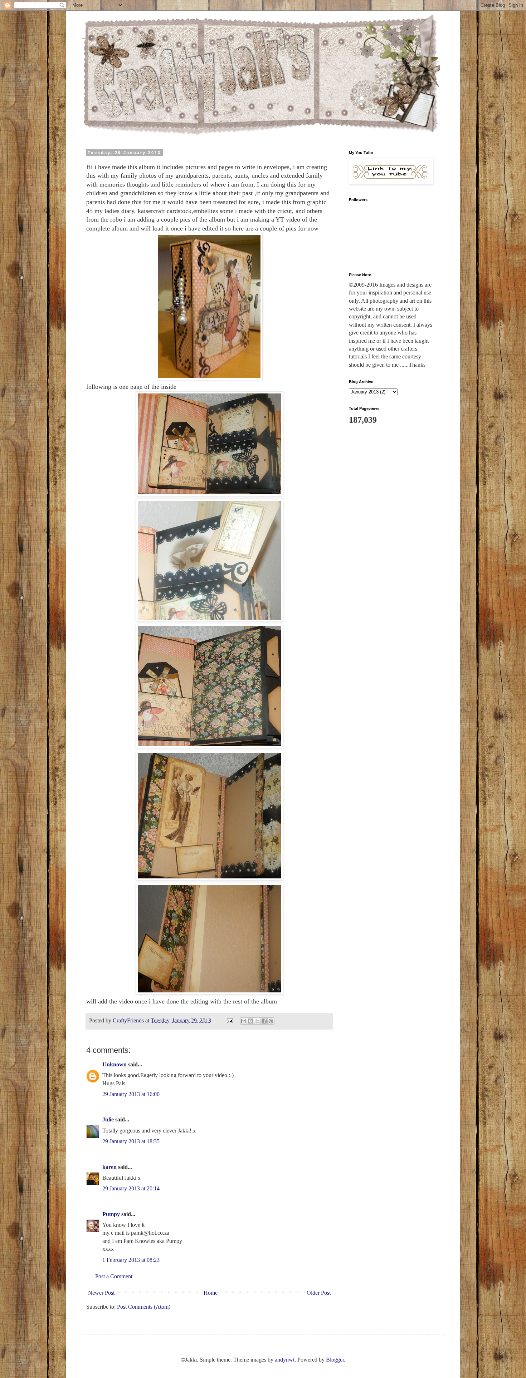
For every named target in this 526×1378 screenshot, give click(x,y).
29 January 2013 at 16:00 (131, 1094)
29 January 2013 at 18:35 (131, 1141)
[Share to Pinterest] (270, 1021)
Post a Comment (113, 1276)
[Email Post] (229, 1020)
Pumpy (111, 1214)
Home (211, 1293)
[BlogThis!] (250, 1021)
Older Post (319, 1293)
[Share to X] (257, 1021)
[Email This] (243, 1021)
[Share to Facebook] (264, 1021)
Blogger (335, 1360)
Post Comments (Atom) (143, 1307)
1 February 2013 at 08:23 (131, 1260)
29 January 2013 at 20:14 (131, 1188)
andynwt (284, 1360)
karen (109, 1167)
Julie (108, 1119)
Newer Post (101, 1293)
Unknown (114, 1064)
